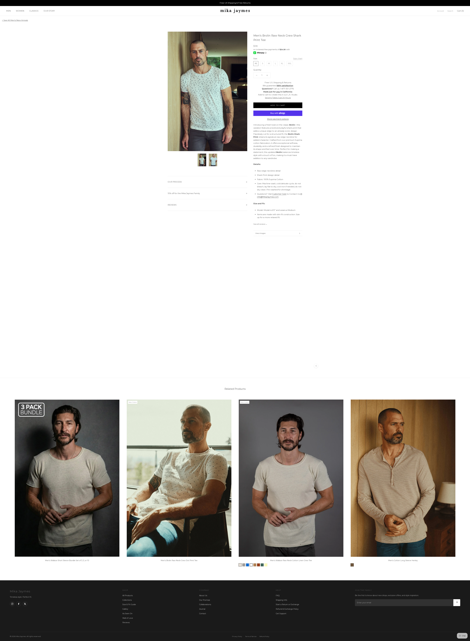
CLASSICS (33, 11)
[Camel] (254, 564)
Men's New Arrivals (19, 20)
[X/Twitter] (25, 603)
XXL (289, 63)
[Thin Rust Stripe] (352, 564)
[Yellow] (265, 564)
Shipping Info (281, 600)
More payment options (278, 119)
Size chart (297, 58)
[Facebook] (18, 603)
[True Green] (262, 564)
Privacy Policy (237, 636)
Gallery (125, 609)
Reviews (126, 622)
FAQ (278, 595)
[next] (462, 482)
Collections (127, 600)
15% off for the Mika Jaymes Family (184, 193)
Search (450, 11)
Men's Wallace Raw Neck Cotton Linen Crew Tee (291, 560)
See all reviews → (260, 224)
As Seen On (127, 613)
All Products (127, 595)
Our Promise (204, 600)
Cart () (460, 11)
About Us (203, 595)
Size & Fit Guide (129, 604)
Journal (202, 609)
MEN (8, 11)
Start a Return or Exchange (287, 604)
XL (282, 63)
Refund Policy (264, 636)
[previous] (7, 482)
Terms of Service (250, 636)
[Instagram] (12, 603)
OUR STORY (49, 11)
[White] (251, 564)
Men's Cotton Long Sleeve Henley (403, 560)
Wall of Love (127, 618)
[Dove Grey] (243, 564)
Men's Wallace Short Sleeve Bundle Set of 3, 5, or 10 (67, 560)
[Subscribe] (456, 602)
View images (260, 233)
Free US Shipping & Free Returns (235, 3)
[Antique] (258, 564)
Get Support (281, 613)
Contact (202, 613)
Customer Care (279, 194)
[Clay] (240, 564)
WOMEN (20, 11)
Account (440, 11)
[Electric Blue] (247, 564)
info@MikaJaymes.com (268, 197)
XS (256, 63)
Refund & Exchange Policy (287, 609)
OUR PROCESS (175, 182)
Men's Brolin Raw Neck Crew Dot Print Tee (179, 560)
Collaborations (205, 604)
